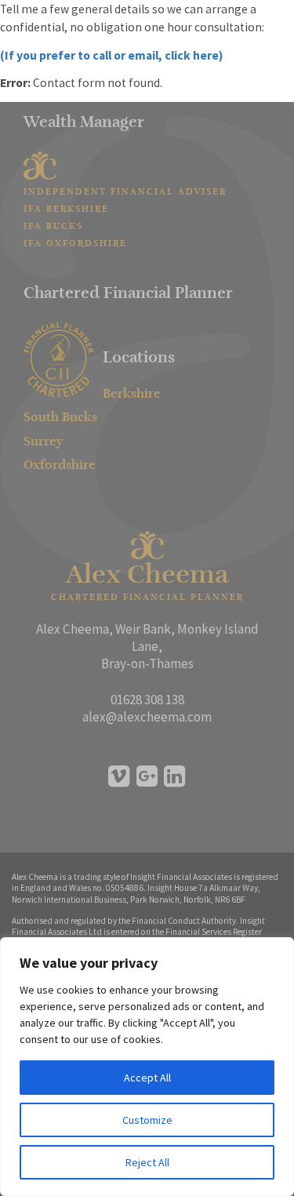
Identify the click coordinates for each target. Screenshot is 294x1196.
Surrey (43, 442)
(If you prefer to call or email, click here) (111, 55)
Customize (147, 1120)
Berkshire (132, 394)
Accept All (147, 1078)
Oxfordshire (60, 466)
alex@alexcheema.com (147, 716)
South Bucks (60, 418)
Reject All (147, 1162)
